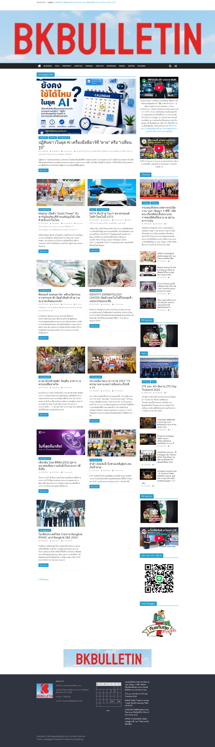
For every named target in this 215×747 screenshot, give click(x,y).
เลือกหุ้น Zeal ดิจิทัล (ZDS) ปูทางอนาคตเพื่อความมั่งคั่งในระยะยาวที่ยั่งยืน (59, 465)
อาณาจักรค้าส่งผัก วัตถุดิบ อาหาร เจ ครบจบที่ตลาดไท (59, 382)
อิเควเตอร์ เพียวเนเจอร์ (45, 311)
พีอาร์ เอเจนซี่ (63, 230)
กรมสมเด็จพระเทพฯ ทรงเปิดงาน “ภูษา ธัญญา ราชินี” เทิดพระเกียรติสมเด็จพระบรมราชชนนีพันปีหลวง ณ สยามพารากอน (159, 214)
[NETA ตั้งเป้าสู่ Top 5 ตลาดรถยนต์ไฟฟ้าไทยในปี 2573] (112, 180)
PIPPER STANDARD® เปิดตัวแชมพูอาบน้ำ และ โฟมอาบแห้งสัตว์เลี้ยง (166, 256)
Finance (89, 66)
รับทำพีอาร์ (68, 154)
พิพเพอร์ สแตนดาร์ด (65, 307)
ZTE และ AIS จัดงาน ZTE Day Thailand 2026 (159, 387)
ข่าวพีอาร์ (123, 151)
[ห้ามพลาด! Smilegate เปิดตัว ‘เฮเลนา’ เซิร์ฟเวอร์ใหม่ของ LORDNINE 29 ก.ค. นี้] (148, 435)
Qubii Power (53, 226)
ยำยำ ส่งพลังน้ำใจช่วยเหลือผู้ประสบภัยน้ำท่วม (110, 465)
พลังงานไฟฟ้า (103, 223)
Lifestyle (78, 66)
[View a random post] (175, 66)
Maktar (45, 226)
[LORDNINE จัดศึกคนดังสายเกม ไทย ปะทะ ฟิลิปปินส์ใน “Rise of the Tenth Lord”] (148, 418)
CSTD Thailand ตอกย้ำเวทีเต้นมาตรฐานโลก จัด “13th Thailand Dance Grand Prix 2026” (166, 287)
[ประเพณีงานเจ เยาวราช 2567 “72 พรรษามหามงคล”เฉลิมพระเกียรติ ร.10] (112, 348)
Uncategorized (64, 138)
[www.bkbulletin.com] (39, 66)
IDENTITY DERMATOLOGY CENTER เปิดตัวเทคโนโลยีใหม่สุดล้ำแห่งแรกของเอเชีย (110, 297)
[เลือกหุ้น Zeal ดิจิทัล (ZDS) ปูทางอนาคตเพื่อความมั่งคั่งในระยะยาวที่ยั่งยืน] (61, 431)
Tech (57, 66)
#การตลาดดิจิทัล (166, 128)
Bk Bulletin (56, 151)
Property (66, 66)
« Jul (107, 710)
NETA (129, 220)
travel (122, 66)
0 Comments (67, 151)
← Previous (43, 579)
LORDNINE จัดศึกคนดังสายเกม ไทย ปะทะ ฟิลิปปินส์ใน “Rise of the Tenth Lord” (166, 423)
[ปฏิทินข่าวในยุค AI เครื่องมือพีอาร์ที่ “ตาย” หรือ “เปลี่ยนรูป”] (86, 80)
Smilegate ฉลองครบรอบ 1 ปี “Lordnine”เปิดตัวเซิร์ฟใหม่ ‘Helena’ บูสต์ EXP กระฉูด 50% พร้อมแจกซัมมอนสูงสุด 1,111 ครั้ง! (159, 477)
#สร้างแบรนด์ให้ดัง (165, 131)
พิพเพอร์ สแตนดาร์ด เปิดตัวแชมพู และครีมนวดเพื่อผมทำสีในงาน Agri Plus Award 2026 (166, 271)
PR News (141, 66)
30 (119, 701)
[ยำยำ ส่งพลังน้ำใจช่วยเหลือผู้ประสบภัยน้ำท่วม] (112, 431)
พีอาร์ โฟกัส (46, 154)
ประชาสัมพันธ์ (53, 230)
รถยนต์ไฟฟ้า (113, 223)
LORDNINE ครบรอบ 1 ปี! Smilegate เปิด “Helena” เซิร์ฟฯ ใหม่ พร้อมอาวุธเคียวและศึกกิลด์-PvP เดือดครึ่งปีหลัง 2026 (167, 457)
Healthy (100, 66)
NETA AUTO (93, 223)
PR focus (89, 151)
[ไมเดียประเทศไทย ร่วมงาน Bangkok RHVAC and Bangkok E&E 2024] (61, 501)
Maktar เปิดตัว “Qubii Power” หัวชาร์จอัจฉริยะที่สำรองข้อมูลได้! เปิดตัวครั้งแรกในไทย (59, 216)
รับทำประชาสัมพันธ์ (57, 154)
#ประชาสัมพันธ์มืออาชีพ (150, 128)
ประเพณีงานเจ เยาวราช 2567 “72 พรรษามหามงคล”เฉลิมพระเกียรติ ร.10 (109, 384)
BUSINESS (48, 66)
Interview (111, 66)
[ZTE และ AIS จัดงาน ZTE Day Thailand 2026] (159, 359)
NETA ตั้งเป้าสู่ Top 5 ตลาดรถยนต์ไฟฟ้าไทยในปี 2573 (109, 214)
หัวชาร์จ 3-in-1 (73, 230)
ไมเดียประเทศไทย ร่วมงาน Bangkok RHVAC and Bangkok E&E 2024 (60, 535)
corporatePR (80, 151)
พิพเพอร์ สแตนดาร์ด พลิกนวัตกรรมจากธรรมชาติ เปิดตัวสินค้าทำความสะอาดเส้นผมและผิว (59, 297)
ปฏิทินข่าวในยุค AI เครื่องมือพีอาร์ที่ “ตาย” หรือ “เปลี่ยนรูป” (85, 145)
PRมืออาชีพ (96, 151)
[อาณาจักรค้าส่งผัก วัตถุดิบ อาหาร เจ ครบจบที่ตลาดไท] (61, 348)
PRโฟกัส (103, 151)
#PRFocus (173, 126)
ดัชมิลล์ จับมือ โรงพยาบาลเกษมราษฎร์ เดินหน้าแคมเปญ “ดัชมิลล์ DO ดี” (81, 2)
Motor (131, 66)
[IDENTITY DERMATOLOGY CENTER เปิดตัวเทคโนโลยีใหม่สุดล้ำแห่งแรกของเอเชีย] (112, 261)
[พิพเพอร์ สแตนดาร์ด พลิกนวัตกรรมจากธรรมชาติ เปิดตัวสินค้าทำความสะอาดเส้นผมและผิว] (61, 261)
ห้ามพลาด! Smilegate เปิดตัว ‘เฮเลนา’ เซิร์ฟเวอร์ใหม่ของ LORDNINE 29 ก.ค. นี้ (165, 440)
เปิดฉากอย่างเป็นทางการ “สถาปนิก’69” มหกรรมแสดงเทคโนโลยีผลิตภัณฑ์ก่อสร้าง (166, 304)
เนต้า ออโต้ (121, 223)
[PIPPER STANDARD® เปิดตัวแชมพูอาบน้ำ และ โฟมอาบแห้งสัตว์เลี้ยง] (148, 252)
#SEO (155, 131)
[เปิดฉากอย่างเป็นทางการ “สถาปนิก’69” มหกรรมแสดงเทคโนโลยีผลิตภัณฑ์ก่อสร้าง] (148, 299)
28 (112, 701)
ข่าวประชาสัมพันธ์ (113, 151)
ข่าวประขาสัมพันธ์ (64, 226)
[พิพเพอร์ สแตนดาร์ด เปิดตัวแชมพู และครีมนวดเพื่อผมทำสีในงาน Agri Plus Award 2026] (148, 266)
